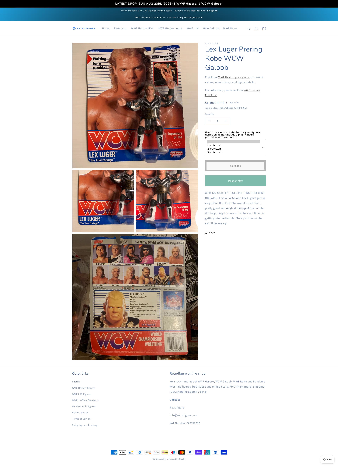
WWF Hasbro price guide (234, 77)
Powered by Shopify (177, 459)
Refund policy (80, 412)
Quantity (209, 113)
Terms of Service (81, 418)
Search (76, 381)
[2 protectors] (233, 148)
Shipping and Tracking (84, 425)
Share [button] (212, 232)
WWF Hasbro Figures (83, 387)
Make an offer (235, 182)
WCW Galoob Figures (84, 406)
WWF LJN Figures (82, 394)
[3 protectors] (233, 152)
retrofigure (163, 459)
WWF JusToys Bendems (85, 400)
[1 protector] (233, 145)
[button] (248, 28)
